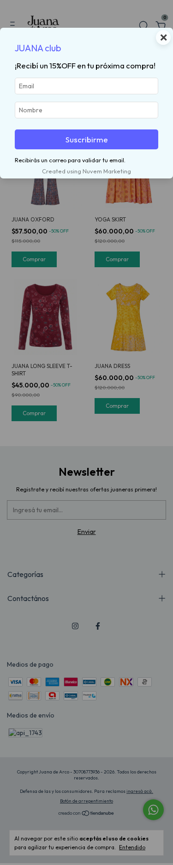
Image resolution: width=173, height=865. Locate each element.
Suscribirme (87, 139)
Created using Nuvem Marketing (86, 171)
